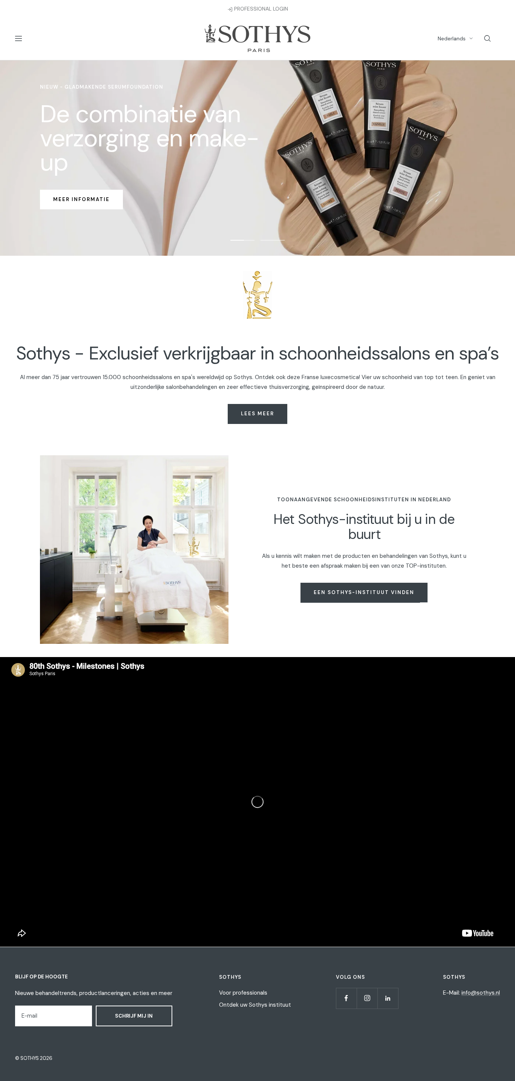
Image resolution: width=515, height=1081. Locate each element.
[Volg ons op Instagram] (367, 998)
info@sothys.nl (480, 993)
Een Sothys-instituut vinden (364, 592)
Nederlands (452, 38)
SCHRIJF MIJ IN (134, 1016)
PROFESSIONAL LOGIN (260, 8)
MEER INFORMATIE (81, 199)
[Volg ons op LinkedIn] (387, 998)
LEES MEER (257, 413)
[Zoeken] (487, 38)
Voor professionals (243, 993)
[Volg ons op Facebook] (346, 998)
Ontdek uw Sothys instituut (255, 1005)
